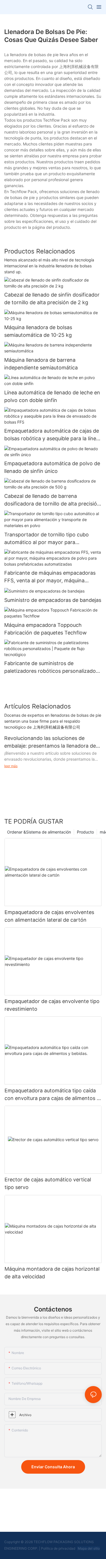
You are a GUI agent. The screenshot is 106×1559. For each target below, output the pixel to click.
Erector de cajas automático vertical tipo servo (48, 1183)
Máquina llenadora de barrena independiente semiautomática (41, 364)
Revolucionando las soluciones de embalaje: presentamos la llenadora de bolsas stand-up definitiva (50, 742)
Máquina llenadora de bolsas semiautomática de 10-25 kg (38, 331)
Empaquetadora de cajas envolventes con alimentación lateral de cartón (49, 916)
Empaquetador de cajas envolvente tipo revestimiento (52, 1005)
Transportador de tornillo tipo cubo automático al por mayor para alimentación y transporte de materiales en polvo (51, 539)
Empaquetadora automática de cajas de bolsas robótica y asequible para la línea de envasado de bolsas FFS (51, 435)
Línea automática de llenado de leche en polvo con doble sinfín (52, 396)
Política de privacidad (58, 1548)
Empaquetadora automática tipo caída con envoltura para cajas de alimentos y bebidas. (52, 1095)
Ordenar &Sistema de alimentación (39, 832)
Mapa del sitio (88, 1548)
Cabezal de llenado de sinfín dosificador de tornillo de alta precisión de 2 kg (51, 298)
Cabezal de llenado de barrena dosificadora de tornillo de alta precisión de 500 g (52, 500)
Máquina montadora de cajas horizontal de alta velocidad (52, 1272)
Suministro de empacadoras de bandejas (52, 600)
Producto (85, 832)
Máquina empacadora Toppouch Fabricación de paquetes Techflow (45, 629)
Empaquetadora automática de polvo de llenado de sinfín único (52, 467)
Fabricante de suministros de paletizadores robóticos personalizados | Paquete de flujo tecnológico (52, 667)
